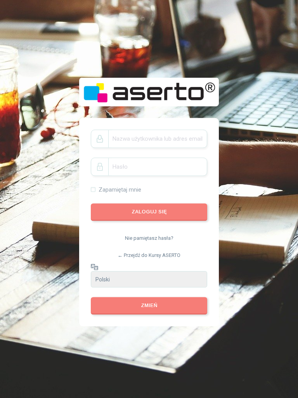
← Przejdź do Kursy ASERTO (149, 255)
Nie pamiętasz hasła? (149, 238)
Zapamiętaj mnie (120, 189)
